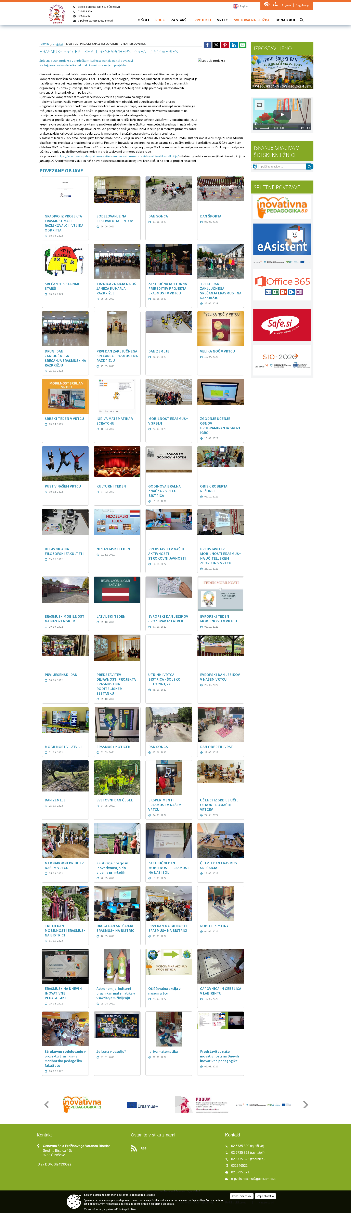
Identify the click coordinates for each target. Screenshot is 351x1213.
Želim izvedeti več (241, 1196)
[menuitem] (143, 20)
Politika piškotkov (126, 1209)
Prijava (286, 5)
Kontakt (44, 1135)
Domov (44, 43)
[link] (208, 45)
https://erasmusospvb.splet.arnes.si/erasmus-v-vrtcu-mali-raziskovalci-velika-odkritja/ (118, 156)
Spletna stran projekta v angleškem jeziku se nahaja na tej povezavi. (86, 60)
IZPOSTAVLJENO (273, 48)
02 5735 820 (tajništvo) (247, 1146)
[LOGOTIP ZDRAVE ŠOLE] (264, 1105)
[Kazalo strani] (275, 4)
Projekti (58, 44)
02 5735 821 (85, 16)
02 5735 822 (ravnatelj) (247, 1153)
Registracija (302, 5)
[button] (46, 1104)
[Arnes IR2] (203, 1105)
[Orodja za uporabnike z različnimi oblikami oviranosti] (266, 4)
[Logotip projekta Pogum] (142, 1105)
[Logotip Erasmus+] (82, 1105)
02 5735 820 (85, 11)
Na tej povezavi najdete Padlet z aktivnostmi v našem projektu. (83, 65)
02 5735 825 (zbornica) (247, 1159)
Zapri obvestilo (265, 1196)
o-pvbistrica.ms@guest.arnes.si (95, 20)
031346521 (239, 1166)
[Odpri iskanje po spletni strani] (301, 20)
